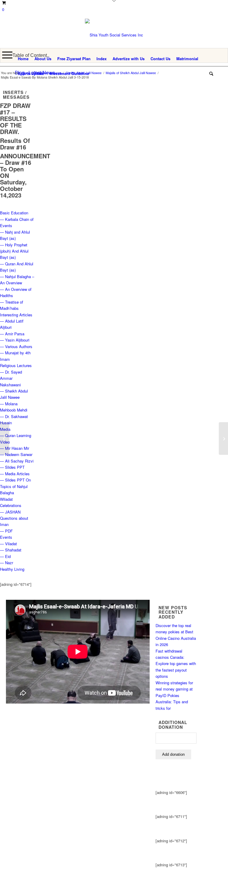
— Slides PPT (12, 467)
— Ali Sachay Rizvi (17, 461)
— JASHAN (10, 512)
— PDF (6, 531)
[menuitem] (23, 58)
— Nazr (6, 562)
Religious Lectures (16, 365)
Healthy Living (12, 569)
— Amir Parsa (12, 334)
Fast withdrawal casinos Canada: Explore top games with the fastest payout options (176, 663)
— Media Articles (15, 473)
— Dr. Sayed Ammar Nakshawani (11, 378)
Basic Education (14, 213)
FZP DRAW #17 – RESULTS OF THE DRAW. (15, 118)
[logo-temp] (114, 35)
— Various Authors (16, 346)
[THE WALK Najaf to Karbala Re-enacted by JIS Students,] (223, 438)
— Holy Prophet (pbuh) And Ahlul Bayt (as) (14, 251)
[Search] (209, 73)
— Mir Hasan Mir (14, 448)
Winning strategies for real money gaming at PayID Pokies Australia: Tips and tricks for (174, 695)
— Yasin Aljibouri (14, 340)
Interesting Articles (16, 315)
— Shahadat (10, 550)
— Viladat (8, 543)
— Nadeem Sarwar (16, 454)
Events (6, 537)
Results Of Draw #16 (15, 143)
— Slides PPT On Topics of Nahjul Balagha (15, 486)
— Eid (5, 556)
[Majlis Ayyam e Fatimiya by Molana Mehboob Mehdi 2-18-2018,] (4, 438)
